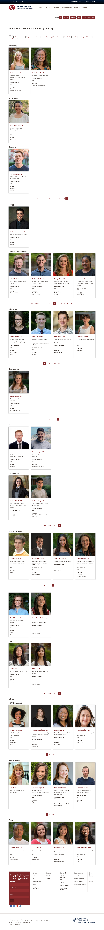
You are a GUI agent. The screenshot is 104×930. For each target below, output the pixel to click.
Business (23, 37)
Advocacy (11, 37)
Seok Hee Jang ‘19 (60, 558)
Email (11, 894)
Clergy (27, 37)
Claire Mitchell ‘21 (83, 558)
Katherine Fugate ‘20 (83, 336)
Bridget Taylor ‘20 (16, 396)
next (68, 303)
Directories (49, 876)
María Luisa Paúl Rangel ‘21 (40, 618)
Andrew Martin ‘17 (38, 279)
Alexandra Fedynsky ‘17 (40, 730)
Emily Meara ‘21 (59, 279)
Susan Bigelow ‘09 (16, 336)
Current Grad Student (35, 37)
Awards (34, 884)
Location (66, 17)
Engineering (49, 37)
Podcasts (91, 881)
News (90, 879)
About (41, 7)
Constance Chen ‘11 (16, 125)
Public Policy (12, 38)
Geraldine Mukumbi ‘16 (84, 279)
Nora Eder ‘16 (36, 847)
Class (84, 17)
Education (43, 37)
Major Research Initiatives (63, 876)
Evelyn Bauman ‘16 (16, 73)
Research (56, 7)
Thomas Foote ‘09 (15, 558)
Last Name (13, 888)
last (72, 303)
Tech (17, 38)
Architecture (17, 37)
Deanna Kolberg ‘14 (83, 730)
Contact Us (27, 922)
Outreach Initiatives (37, 881)
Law (79, 37)
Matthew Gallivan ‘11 (39, 558)
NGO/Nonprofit (88, 37)
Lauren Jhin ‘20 (59, 730)
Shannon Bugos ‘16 (38, 788)
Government (60, 37)
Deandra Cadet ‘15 (16, 730)
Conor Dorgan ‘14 (38, 452)
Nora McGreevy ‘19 (16, 618)
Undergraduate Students (63, 888)
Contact (34, 878)
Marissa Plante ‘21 (16, 501)
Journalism (74, 37)
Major (79, 17)
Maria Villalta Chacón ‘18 (85, 847)
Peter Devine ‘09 (37, 336)
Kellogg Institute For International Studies (19, 921)
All (60, 17)
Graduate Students (64, 885)
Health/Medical (67, 37)
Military (82, 37)
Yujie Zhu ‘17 (36, 668)
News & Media (86, 7)
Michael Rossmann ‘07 (17, 232)
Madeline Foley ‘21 (38, 73)
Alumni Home (91, 17)
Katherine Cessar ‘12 (61, 788)
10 (64, 303)
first (38, 199)
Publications (63, 880)
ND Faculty (76, 876)
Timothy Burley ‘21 (16, 847)
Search (93, 8)
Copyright (11, 919)
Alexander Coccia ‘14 (83, 788)
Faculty (61, 882)
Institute (35, 876)
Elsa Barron (13, 788)
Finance (54, 37)
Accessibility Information (14, 924)
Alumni (48, 878)
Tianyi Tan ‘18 (14, 668)
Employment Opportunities (36, 887)
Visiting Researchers (79, 878)
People (48, 7)
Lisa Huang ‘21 (59, 847)
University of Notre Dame (23, 919)
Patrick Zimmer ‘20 (16, 174)
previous (43, 199)
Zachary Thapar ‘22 (38, 501)
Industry (73, 17)
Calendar (77, 7)
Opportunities (66, 7)
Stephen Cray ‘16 (15, 452)
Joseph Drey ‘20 (59, 336)
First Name (13, 881)
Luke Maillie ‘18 (15, 279)
